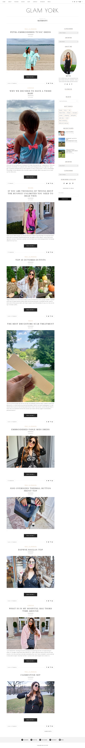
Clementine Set (31, 675)
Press (49, 1)
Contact (35, 1)
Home (4, 1)
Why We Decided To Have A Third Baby (31, 92)
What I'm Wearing (31, 256)
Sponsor (42, 1)
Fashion (16, 1)
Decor (23, 1)
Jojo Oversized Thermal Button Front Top (30, 489)
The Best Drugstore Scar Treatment (30, 324)
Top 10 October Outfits (30, 260)
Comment (10, 183)
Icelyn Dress (70, 131)
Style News (61, 118)
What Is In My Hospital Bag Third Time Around (30, 609)
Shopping (67, 115)
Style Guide (73, 115)
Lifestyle (30, 605)
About (9, 1)
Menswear (75, 112)
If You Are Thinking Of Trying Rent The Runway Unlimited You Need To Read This (30, 193)
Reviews (61, 115)
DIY (69, 110)
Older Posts (48, 731)
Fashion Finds (62, 112)
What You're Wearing (63, 123)
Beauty (30, 320)
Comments (11, 252)
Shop (28, 1)
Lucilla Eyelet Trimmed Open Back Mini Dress (72, 151)
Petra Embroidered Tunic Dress (30, 32)
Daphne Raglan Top (30, 550)
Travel (67, 118)
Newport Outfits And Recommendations (71, 139)
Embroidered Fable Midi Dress (30, 429)
